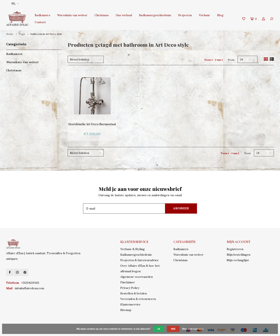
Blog (220, 15)
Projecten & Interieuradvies (139, 260)
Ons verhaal (124, 15)
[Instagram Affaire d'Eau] (17, 272)
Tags (22, 33)
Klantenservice (130, 304)
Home (9, 33)
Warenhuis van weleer (72, 15)
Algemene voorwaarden (136, 277)
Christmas (101, 15)
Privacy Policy (129, 288)
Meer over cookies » (193, 329)
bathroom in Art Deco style (46, 33)
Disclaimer (127, 282)
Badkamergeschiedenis (155, 15)
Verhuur (204, 15)
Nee (173, 329)
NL (13, 3)
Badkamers (42, 15)
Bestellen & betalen (133, 293)
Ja (158, 329)
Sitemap (125, 310)
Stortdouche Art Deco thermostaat (92, 124)
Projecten (185, 15)
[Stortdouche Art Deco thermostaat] (92, 96)
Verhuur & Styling (132, 249)
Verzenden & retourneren (138, 299)
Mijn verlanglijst (238, 260)
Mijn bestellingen (238, 254)
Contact (40, 22)
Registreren (235, 249)
